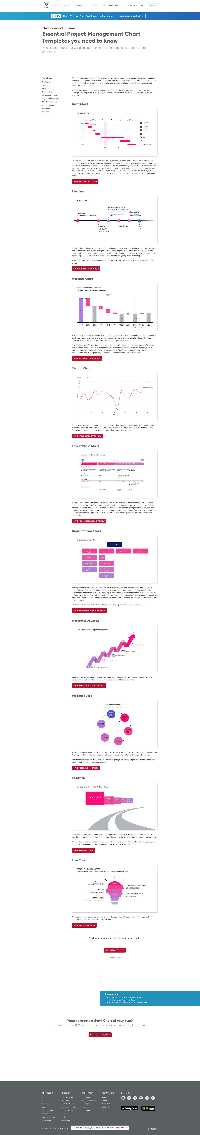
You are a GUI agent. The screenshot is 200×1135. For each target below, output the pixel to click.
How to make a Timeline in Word (122, 1000)
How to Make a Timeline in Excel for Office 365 (128, 1002)
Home (44, 1097)
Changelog (113, 5)
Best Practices (69, 28)
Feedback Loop (48, 105)
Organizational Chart (50, 98)
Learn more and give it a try (131, 16)
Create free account (100, 1035)
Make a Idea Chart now (84, 925)
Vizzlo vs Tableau (69, 1110)
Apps (103, 5)
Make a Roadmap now (83, 850)
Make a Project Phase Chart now (89, 521)
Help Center (66, 1120)
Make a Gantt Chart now (85, 182)
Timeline (45, 85)
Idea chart (46, 112)
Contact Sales (133, 5)
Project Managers (89, 1100)
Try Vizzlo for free (115, 950)
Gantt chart (46, 82)
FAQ (63, 1117)
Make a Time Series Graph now (87, 436)
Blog (64, 1114)
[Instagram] (141, 1098)
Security (105, 1110)
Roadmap (46, 108)
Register (153, 5)
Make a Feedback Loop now (86, 768)
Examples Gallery (69, 1097)
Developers (86, 1110)
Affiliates (105, 1107)
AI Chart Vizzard (48, 1117)
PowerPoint (46, 1114)
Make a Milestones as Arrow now (89, 686)
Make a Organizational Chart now (90, 611)
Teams (84, 1107)
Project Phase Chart (50, 95)
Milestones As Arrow (50, 102)
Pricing (94, 5)
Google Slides (47, 1110)
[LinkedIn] (129, 1098)
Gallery (67, 5)
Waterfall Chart (48, 88)
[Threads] (147, 1098)
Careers (105, 1100)
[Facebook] (153, 1098)
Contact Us (106, 1104)
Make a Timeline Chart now (86, 269)
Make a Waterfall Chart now (87, 358)
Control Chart (47, 92)
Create (57, 5)
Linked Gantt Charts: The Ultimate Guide (125, 997)
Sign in (143, 5)
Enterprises (86, 1104)
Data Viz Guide (80, 5)
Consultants (86, 1097)
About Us (105, 1097)
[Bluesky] (123, 1098)
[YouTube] (135, 1098)
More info (120, 1128)
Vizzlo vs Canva (68, 1107)
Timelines (65, 1100)
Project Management (52, 28)
